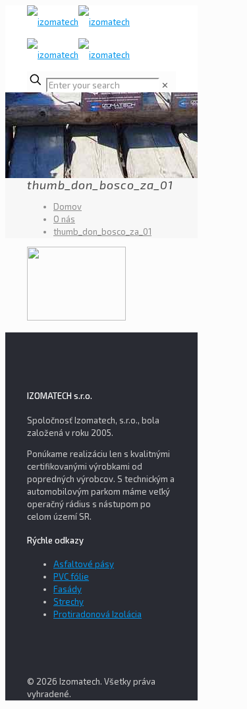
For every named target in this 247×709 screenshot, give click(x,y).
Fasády (67, 589)
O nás (64, 219)
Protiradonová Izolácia (97, 614)
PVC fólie (71, 576)
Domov (67, 206)
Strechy (68, 601)
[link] (165, 85)
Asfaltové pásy (83, 564)
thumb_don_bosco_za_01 (102, 231)
